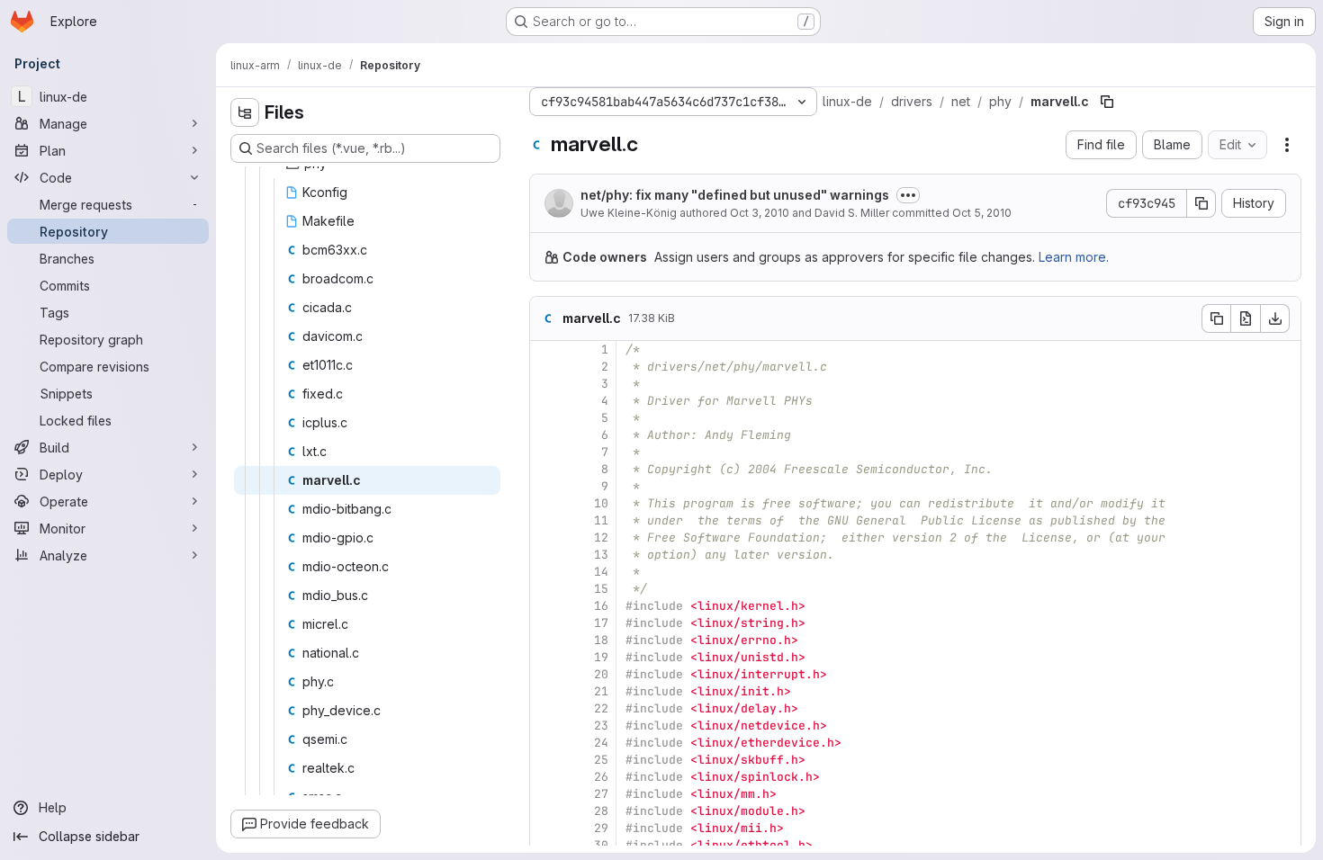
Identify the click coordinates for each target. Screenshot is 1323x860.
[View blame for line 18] (545, 640)
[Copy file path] (1107, 101)
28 (601, 811)
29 (601, 828)
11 (601, 520)
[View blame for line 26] (545, 776)
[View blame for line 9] (545, 486)
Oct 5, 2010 (982, 212)
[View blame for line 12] (545, 537)
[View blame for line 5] (545, 417)
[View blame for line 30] (545, 845)
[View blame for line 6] (545, 434)
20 (601, 674)
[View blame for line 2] (545, 366)
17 (601, 623)
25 (601, 759)
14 (601, 571)
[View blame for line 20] (545, 674)
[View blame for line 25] (545, 759)
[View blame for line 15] (545, 588)
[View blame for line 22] (545, 708)
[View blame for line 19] (545, 657)
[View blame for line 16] (545, 605)
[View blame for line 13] (545, 554)
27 (601, 794)
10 (601, 503)
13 (601, 554)
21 (601, 691)
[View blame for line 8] (545, 469)
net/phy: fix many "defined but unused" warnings (734, 194)
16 (601, 606)
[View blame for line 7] (545, 452)
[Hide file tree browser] (244, 112)
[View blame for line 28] (545, 811)
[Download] (1275, 318)
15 (601, 588)
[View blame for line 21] (545, 691)
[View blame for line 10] (545, 503)
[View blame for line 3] (545, 383)
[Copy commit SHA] (1201, 203)
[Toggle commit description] (908, 195)
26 (601, 776)
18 (601, 640)
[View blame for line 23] (545, 725)
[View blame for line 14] (545, 571)
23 (601, 725)
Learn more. (1074, 256)
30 (601, 845)
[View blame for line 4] (545, 400)
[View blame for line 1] (545, 349)
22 (601, 708)
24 (601, 742)
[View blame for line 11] (545, 520)
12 (601, 537)
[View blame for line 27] (545, 793)
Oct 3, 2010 (759, 212)
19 (601, 657)
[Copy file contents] (1216, 318)
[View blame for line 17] (545, 623)
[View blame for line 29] (545, 828)
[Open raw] (1245, 318)
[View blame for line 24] (545, 742)
